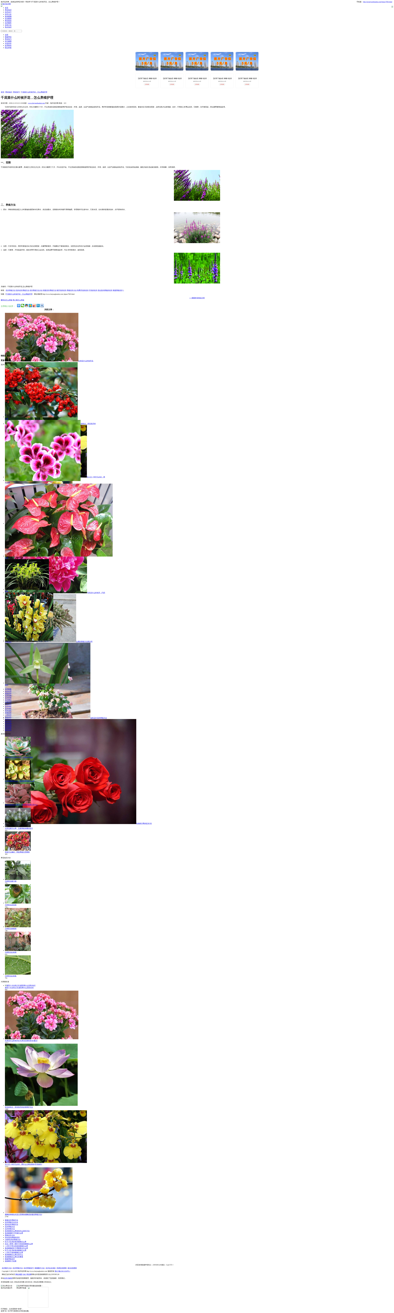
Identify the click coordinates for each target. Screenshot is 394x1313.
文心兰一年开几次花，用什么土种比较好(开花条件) (23, 1164)
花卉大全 (8, 14)
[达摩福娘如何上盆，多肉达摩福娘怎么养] (18, 779)
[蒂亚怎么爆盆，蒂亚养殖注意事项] (18, 850)
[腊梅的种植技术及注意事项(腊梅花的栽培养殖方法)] (39, 1212)
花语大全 (8, 25)
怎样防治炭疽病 (10, 905)
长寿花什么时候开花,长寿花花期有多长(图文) (21, 1040)
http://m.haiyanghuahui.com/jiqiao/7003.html (377, 2)
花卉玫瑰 (8, 726)
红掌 (6, 558)
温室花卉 (8, 693)
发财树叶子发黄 (10, 1261)
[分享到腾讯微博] (38, 305)
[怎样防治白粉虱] (18, 974)
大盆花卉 (8, 704)
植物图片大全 (40, 1268)
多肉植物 (8, 16)
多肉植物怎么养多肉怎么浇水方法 (17, 1231)
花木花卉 (8, 717)
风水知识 (8, 27)
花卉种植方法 (10, 1229)
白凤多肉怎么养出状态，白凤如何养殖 (19, 757)
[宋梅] (27, 589)
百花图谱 (8, 18)
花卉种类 (8, 698)
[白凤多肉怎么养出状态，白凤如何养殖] (18, 755)
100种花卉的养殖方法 (13, 1239)
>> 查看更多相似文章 (197, 298)
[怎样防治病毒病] (18, 927)
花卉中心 (8, 719)
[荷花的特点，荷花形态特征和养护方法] (41, 1105)
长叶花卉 (8, 721)
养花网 (28, 1274)
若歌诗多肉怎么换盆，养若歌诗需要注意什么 (21, 805)
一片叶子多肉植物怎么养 (14, 1252)
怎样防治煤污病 (10, 881)
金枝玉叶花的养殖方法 (98, 718)
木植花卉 (8, 713)
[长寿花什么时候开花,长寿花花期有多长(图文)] (41, 1039)
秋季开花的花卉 (83, 290)
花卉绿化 (8, 711)
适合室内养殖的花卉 (105, 290)
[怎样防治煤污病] (18, 879)
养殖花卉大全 (72, 290)
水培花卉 (8, 43)
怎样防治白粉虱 (10, 976)
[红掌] (59, 556)
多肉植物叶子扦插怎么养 (14, 1233)
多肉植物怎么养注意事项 (14, 1257)
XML (24, 1274)
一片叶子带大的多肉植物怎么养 (16, 1246)
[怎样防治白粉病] (18, 950)
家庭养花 (8, 37)
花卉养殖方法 (11, 290)
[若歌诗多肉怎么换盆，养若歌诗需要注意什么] (18, 803)
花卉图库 (8, 23)
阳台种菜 (8, 48)
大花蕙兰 (8, 642)
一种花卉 (8, 715)
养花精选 (8, 21)
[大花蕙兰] (29, 640)
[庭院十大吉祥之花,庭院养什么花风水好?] (20, 985)
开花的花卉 (93, 290)
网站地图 (18, 1274)
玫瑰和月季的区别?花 (144, 823)
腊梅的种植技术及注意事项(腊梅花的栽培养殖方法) (23, 1214)
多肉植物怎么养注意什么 (14, 1254)
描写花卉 (8, 730)
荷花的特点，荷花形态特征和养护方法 (19, 1107)
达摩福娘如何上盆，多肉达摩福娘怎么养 (19, 781)
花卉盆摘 (8, 723)
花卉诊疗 (8, 12)
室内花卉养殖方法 (22, 290)
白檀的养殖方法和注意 (84, 641)
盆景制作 (8, 45)
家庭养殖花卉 (118, 290)
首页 (6, 8)
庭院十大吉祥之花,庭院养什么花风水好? (19, 987)
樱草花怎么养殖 (6, 300)
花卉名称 (8, 695)
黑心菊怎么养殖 (18, 300)
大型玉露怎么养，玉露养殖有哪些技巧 (19, 828)
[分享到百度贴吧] (42, 305)
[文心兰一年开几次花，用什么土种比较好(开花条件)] (46, 1162)
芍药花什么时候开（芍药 (96, 593)
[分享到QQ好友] (26, 305)
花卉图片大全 (7, 1268)
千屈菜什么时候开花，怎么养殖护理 (34, 92)
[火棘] (41, 417)
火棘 (6, 419)
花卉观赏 (8, 728)
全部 (6, 35)
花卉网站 (8, 700)
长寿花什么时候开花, (86, 361)
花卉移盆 (8, 706)
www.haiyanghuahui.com (36, 103)
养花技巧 (8, 39)
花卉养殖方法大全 (36, 290)
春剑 (6, 685)
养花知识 (8, 10)
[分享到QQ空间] (30, 305)
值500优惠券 (72, 1268)
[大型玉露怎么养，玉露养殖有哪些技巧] (18, 826)
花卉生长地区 (51, 1268)
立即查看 (147, 84)
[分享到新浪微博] (34, 305)
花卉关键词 (8, 1278)
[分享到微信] (22, 305)
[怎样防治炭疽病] (18, 903)
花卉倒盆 (8, 708)
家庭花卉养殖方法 (49, 290)
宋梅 (6, 591)
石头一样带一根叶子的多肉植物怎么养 (19, 1244)
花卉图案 (8, 689)
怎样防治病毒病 (10, 928)
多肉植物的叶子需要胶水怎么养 (16, 1248)
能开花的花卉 (61, 290)
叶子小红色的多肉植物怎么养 (15, 1242)
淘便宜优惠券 (62, 1268)
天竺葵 (7, 482)
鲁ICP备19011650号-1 (62, 1271)
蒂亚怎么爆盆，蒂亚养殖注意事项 (17, 852)
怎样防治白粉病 (10, 952)
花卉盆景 (8, 691)
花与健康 (8, 41)
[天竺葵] (43, 480)
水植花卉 (8, 702)
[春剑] (36, 683)
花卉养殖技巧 (29, 1268)
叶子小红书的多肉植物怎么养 (15, 1250)
